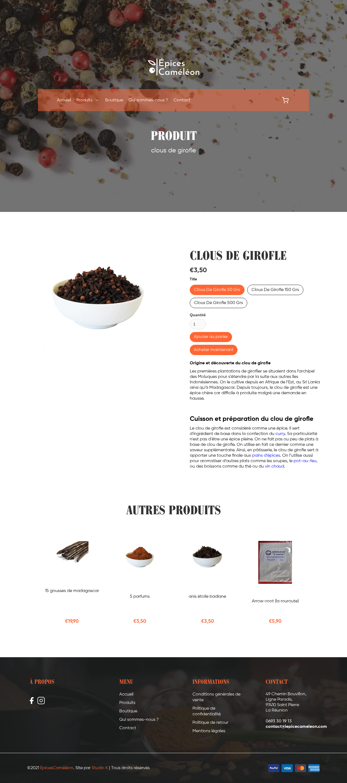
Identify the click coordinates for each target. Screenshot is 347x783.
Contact (182, 100)
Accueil (64, 100)
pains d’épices (266, 455)
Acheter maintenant (213, 350)
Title (193, 279)
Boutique (114, 100)
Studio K (100, 768)
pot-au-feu (305, 461)
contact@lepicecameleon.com (296, 727)
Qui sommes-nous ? (148, 100)
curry (280, 434)
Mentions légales (208, 731)
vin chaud (274, 466)
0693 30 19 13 (279, 721)
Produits (84, 100)
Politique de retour (210, 723)
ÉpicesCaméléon (56, 768)
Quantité (198, 315)
